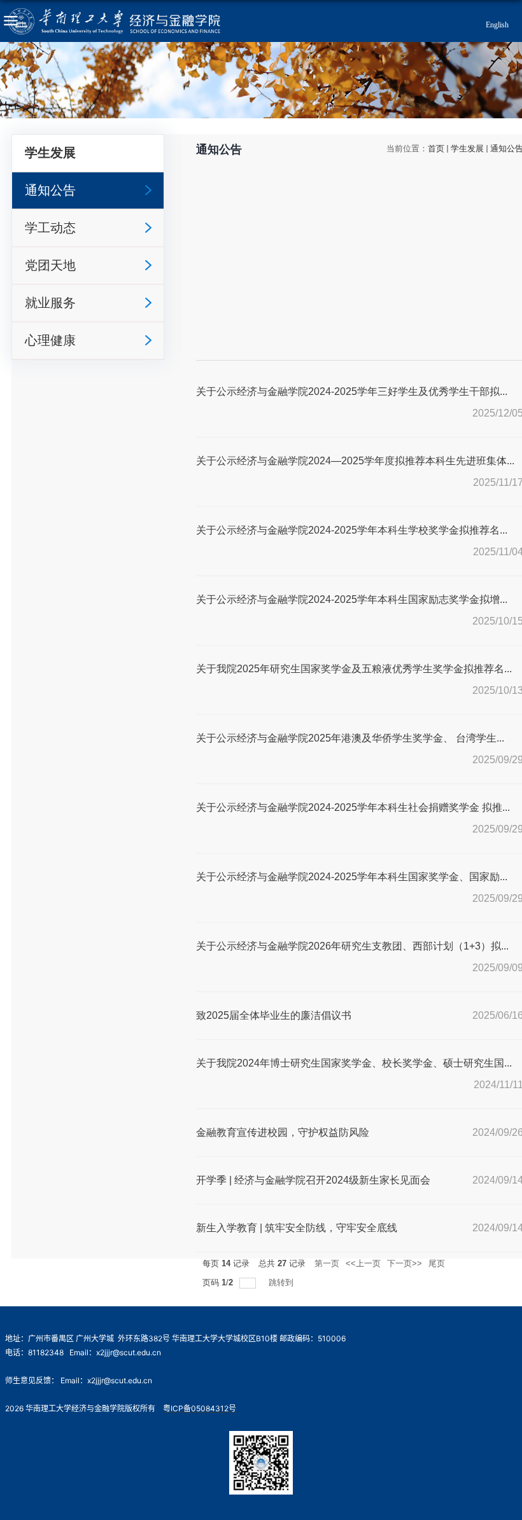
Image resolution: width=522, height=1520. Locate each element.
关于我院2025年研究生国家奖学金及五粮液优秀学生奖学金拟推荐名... (354, 668)
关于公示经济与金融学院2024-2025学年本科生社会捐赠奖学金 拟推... (353, 807)
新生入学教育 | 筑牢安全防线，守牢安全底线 (296, 1227)
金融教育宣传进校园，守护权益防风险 (282, 1132)
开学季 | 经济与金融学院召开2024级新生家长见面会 (313, 1180)
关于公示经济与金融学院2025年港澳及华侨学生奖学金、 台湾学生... (350, 738)
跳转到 (282, 1282)
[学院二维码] (261, 1439)
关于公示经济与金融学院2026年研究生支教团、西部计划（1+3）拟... (352, 946)
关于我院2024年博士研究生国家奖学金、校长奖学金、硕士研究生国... (354, 1063)
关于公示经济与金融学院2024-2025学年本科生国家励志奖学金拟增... (351, 599)
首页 (436, 148)
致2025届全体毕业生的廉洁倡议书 (273, 1015)
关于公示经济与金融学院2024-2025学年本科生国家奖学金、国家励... (351, 876)
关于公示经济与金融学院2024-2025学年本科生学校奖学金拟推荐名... (351, 530)
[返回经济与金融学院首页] (113, 21)
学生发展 (467, 148)
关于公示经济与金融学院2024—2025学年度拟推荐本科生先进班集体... (355, 460)
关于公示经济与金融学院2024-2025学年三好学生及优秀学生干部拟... (351, 391)
